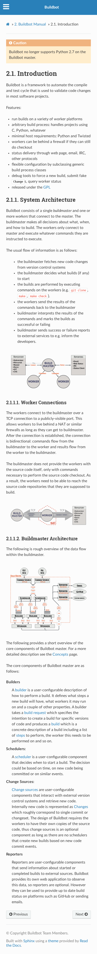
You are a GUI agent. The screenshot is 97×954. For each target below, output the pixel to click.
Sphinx (29, 941)
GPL (46, 187)
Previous (20, 914)
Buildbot (51, 7)
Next (80, 914)
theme (53, 941)
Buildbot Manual (30, 24)
